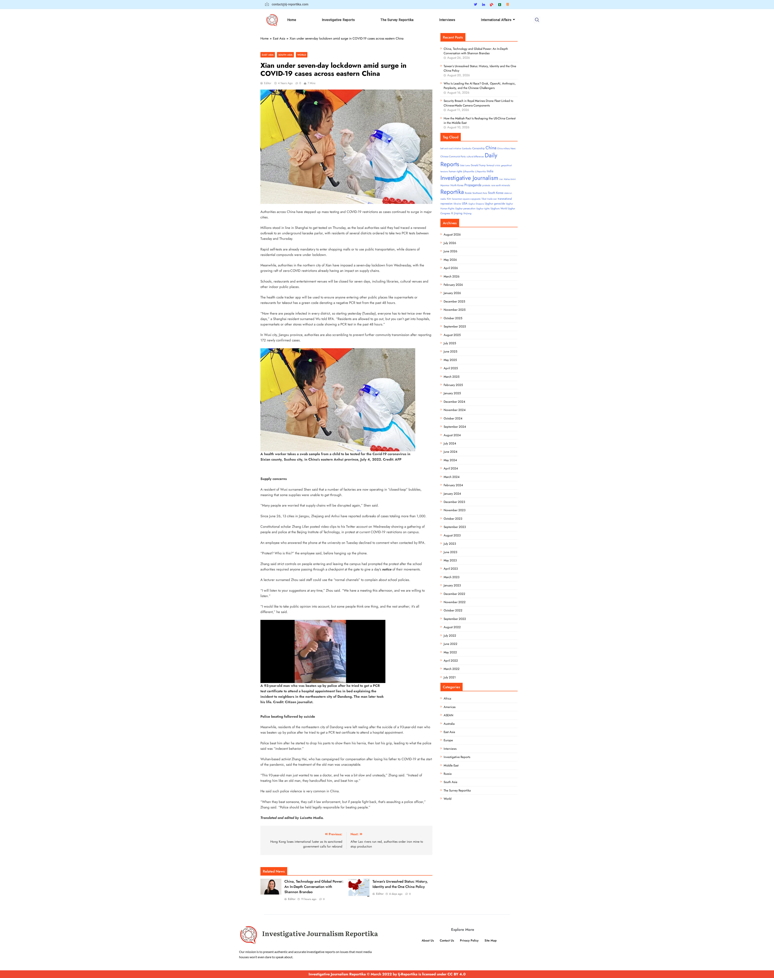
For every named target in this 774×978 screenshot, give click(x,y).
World (301, 54)
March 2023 (451, 577)
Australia (449, 724)
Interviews (447, 20)
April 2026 (451, 268)
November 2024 (455, 410)
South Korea (495, 193)
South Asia (285, 54)
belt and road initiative (450, 148)
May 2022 (450, 652)
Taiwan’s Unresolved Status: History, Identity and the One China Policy (400, 884)
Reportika (452, 192)
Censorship (478, 148)
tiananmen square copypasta (466, 198)
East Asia (268, 54)
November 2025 (454, 310)
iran (501, 179)
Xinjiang (467, 213)
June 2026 (450, 251)
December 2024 (454, 401)
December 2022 (454, 594)
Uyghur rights (483, 208)
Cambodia (466, 148)
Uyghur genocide (495, 203)
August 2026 (452, 234)
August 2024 (452, 435)
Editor (267, 83)
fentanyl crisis (493, 165)
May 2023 (450, 560)
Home (291, 20)
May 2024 (450, 460)
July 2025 (450, 343)
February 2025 (453, 385)
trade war (492, 198)
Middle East (451, 765)
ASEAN (448, 715)
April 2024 (451, 468)
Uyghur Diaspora (476, 203)
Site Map (491, 940)
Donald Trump (478, 165)
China (491, 148)
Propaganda (472, 184)
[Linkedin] (483, 4)
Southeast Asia (479, 193)
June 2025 (450, 351)
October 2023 (453, 518)
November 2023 (454, 510)
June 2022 (450, 644)
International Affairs (496, 20)
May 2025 (450, 360)
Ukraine (457, 203)
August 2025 (452, 335)
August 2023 (452, 535)
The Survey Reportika (397, 20)
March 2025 (451, 376)
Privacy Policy (469, 940)
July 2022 (450, 635)
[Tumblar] (499, 4)
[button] (537, 20)
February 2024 (453, 485)
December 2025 (454, 301)
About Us (428, 940)
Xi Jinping (456, 213)
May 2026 (450, 260)
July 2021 (450, 677)
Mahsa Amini (510, 179)
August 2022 (452, 627)
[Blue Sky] (491, 4)
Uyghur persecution (465, 208)
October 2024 (453, 418)
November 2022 (455, 602)
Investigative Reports (338, 20)
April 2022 (451, 660)
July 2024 (450, 443)
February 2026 (453, 285)
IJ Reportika (480, 171)
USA (464, 203)
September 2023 (455, 527)
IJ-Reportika (468, 171)
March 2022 (452, 669)
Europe (448, 740)
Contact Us (447, 940)
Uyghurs (495, 208)
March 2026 (452, 276)
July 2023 (450, 543)
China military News (506, 148)
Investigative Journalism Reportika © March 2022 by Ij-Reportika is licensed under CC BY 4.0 (387, 974)
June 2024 (450, 451)
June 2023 (450, 552)
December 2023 (454, 502)
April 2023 (451, 568)
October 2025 (453, 318)
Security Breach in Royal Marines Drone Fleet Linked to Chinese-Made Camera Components (478, 103)
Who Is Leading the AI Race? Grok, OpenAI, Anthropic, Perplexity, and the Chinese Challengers (480, 85)
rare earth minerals (500, 185)
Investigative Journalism (469, 178)
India (490, 171)
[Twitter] (475, 4)
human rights (455, 171)
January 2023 (452, 585)
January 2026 (452, 293)
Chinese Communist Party (453, 156)
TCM (449, 198)
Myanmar (444, 185)
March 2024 (452, 477)
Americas (450, 707)
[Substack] (507, 4)
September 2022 (455, 619)
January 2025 (452, 393)
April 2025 (451, 368)
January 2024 (452, 493)
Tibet (484, 198)
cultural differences (475, 156)
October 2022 (453, 610)
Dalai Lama (465, 165)
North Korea (456, 185)
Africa (447, 698)
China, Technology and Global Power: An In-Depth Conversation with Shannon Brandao (313, 887)
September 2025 (455, 326)
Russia (468, 193)
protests (486, 185)
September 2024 (455, 426)
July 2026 (450, 243)
